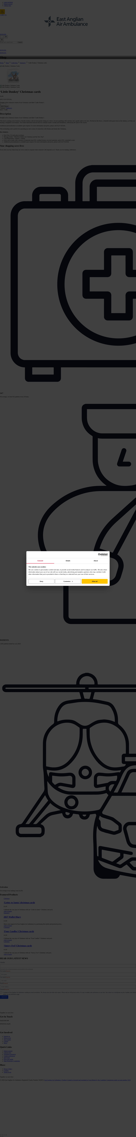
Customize (66, 581)
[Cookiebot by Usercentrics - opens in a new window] (99, 554)
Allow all (94, 581)
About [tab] (96, 561)
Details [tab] (68, 561)
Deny (41, 581)
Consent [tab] (40, 561)
